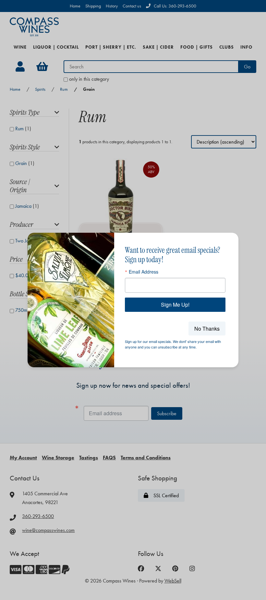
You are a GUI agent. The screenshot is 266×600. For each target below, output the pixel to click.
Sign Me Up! (175, 304)
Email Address (143, 271)
